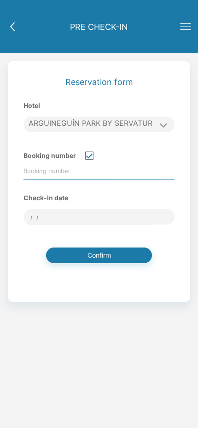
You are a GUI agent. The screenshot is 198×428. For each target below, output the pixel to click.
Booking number (49, 155)
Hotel (31, 105)
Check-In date (45, 198)
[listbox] (99, 124)
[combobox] (91, 217)
